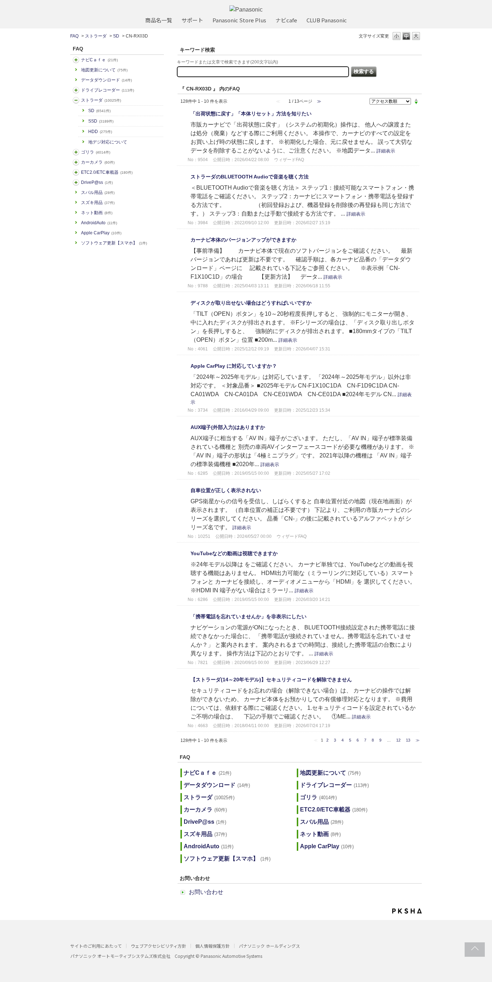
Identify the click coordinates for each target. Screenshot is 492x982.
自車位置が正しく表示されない (226, 490)
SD (116, 36)
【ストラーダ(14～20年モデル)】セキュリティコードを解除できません (271, 679)
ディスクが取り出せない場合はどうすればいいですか (251, 303)
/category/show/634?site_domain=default (76, 90)
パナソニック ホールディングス (269, 946)
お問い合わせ (206, 892)
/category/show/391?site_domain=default (76, 100)
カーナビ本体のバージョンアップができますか (243, 240)
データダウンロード (106, 80)
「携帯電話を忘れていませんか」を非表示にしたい (249, 616)
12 (398, 740)
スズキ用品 (98, 202)
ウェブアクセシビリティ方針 (158, 946)
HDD (100, 131)
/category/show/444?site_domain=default (76, 172)
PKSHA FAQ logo (407, 911)
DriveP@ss (97, 182)
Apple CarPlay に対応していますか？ (234, 366)
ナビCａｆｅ (99, 59)
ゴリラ (95, 152)
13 (408, 740)
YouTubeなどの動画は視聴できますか (234, 553)
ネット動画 (96, 212)
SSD (100, 121)
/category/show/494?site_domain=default (76, 162)
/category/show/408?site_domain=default (76, 60)
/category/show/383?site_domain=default (76, 152)
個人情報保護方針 (212, 946)
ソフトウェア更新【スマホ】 (114, 243)
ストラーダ (96, 36)
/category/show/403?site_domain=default (76, 182)
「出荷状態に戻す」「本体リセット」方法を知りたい (251, 113)
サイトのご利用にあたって (96, 946)
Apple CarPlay (101, 232)
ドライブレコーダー (107, 90)
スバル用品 (98, 192)
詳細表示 (385, 151)
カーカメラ (98, 162)
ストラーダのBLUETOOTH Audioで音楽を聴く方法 (250, 177)
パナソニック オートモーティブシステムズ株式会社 (120, 956)
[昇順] (416, 99)
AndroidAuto (99, 222)
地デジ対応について (107, 142)
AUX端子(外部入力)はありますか (228, 427)
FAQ (74, 36)
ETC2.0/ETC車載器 (107, 172)
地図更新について (104, 69)
